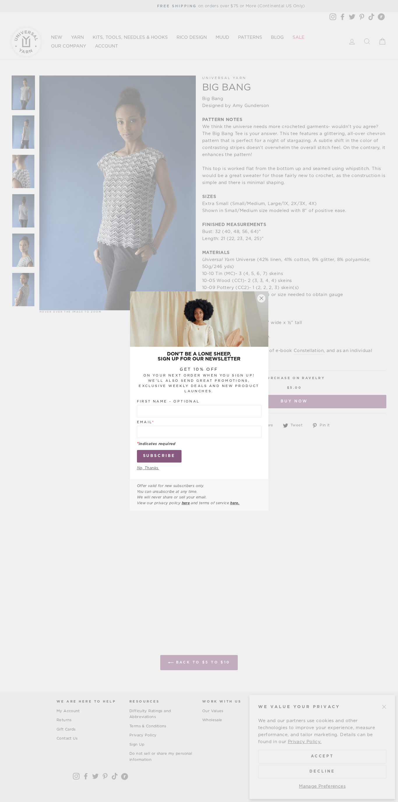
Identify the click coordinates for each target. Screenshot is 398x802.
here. (234, 503)
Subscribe (159, 456)
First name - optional (168, 401)
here (186, 503)
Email (146, 422)
